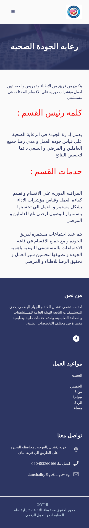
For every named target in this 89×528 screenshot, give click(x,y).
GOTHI (42, 505)
